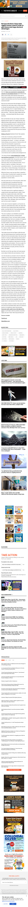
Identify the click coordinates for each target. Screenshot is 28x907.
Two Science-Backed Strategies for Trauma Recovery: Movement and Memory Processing (11, 749)
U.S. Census (13, 39)
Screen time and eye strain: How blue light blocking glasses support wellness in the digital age (13, 714)
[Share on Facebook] (5, 34)
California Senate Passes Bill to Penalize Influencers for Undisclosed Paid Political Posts (12, 762)
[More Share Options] (11, 34)
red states (2, 39)
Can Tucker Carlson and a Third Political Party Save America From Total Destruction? (13, 625)
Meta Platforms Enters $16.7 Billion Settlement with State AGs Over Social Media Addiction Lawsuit (13, 727)
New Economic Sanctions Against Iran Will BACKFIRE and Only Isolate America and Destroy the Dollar (14, 648)
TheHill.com (4, 318)
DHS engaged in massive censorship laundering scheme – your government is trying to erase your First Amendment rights (13, 381)
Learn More (5, 903)
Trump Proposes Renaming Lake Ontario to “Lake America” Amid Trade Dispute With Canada (12, 673)
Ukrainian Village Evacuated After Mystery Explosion (11, 697)
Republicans (7, 39)
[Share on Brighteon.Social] (2, 34)
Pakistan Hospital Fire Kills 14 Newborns (9, 681)
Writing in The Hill (5, 134)
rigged (10, 39)
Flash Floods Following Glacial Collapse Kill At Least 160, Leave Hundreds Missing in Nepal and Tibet (12, 685)
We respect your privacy (14, 885)
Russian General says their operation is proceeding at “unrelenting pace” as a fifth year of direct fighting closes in (12, 740)
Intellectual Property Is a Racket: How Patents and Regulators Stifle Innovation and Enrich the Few (13, 732)
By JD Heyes (3, 31)
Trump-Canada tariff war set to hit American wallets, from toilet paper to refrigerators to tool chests (13, 694)
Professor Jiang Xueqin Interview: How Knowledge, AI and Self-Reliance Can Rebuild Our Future (13, 640)
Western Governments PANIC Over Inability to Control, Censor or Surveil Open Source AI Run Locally (12, 618)
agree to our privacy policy (8, 901)
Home (2, 21)
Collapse (6, 21)
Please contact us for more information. (8, 576)
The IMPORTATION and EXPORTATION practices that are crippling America (11, 471)
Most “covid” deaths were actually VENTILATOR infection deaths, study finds (12, 493)
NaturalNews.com (5, 321)
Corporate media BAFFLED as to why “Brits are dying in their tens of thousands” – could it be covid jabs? (13, 449)
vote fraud (16, 39)
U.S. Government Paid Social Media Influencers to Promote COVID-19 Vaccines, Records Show (12, 669)
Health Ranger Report (6, 594)
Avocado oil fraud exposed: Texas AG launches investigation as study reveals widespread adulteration (13, 689)
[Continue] (25, 882)
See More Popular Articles (14, 769)
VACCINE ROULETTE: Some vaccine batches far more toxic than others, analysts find (13, 403)
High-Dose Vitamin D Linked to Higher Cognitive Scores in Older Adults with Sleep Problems (12, 701)
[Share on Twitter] (8, 34)
